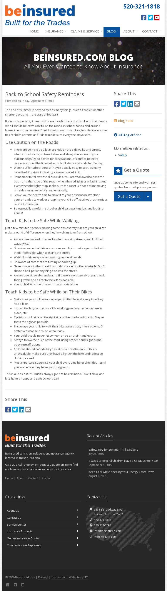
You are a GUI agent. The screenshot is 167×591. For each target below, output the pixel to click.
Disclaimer (58, 577)
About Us (13, 511)
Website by (78, 577)
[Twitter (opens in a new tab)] (150, 17)
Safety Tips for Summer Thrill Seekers (113, 452)
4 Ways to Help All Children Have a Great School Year (123, 463)
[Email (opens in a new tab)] (28, 409)
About (129, 31)
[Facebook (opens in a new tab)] (144, 17)
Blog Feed (125, 120)
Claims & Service (85, 31)
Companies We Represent (24, 545)
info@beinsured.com (108, 531)
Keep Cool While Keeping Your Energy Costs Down (121, 474)
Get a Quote (129, 196)
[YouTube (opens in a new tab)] (157, 17)
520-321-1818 (102, 520)
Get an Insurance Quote (23, 538)
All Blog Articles (130, 135)
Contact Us (14, 517)
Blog (112, 31)
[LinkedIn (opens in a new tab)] (21, 409)
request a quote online (53, 465)
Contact (150, 31)
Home (34, 31)
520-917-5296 (102, 525)
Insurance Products (20, 531)
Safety (122, 155)
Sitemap (47, 478)
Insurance (55, 31)
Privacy (43, 577)
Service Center (16, 524)
